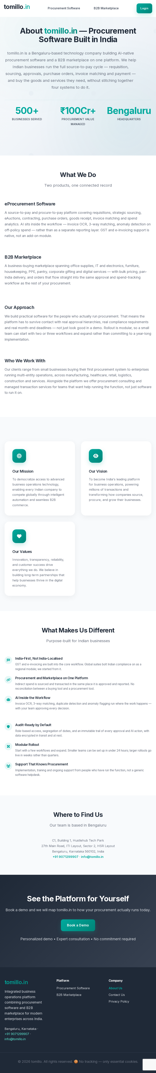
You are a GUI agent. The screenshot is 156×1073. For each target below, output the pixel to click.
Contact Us (117, 995)
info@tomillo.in (92, 857)
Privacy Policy (119, 1001)
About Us (115, 988)
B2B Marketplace (106, 8)
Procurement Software (64, 8)
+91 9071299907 (65, 857)
